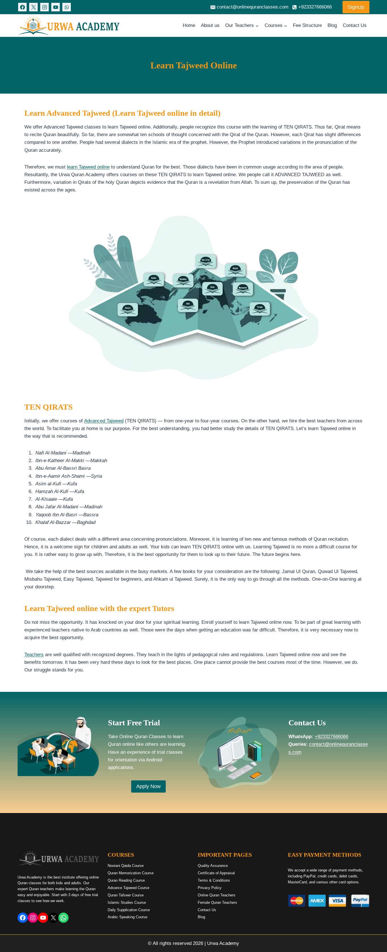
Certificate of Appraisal (216, 873)
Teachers (34, 654)
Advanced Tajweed (104, 421)
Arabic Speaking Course (127, 917)
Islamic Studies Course (127, 902)
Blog (332, 25)
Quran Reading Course (126, 880)
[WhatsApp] (66, 7)
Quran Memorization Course (131, 873)
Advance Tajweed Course (128, 888)
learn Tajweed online (88, 167)
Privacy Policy (210, 888)
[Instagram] (44, 7)
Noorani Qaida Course (126, 865)
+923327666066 (331, 736)
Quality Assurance (213, 865)
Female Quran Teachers (217, 902)
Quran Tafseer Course (126, 895)
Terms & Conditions (214, 880)
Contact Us (355, 25)
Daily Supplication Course (129, 910)
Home (189, 25)
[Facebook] (22, 7)
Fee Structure (307, 25)
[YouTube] (55, 7)
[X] (33, 7)
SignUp (356, 7)
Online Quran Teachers (216, 895)
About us (210, 25)
